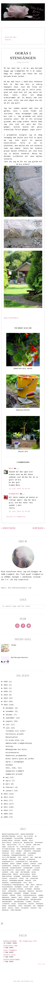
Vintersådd (27, 906)
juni (8, 728)
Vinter (20, 906)
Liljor (28, 870)
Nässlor (35, 876)
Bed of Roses (28, 836)
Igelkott (25, 857)
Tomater (34, 897)
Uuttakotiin (5, 903)
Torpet (41, 897)
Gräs (24, 853)
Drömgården (14, 494)
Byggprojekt (39, 842)
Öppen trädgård (15, 910)
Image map (38, 857)
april (8, 781)
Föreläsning (37, 851)
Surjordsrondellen (29, 895)
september (10, 718)
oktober (9, 715)
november (10, 711)
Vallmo (13, 903)
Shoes (4, 891)
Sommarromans (7, 893)
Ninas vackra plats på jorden (20, 759)
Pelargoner (34, 878)
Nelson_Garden (25, 874)
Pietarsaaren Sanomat (16, 880)
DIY (17, 846)
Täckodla (36, 901)
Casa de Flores (12, 844)
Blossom (17, 840)
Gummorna (5, 855)
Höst (19, 857)
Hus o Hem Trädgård (9, 857)
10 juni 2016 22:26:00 (19, 489)
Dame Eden (36, 844)
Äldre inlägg (37, 528)
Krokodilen (36, 865)
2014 (6, 797)
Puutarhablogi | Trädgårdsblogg (13, 884)
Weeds (17, 908)
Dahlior (28, 844)
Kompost (33, 863)
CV (23, 844)
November (17, 876)
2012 (6, 804)
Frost (12, 851)
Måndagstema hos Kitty (16, 750)
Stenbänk (26, 893)
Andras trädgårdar (27, 834)
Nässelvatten (12, 737)
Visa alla (41, 964)
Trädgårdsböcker (22, 899)
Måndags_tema (6, 874)
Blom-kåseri (28, 838)
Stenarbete (13, 318)
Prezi (30, 882)
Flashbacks (5, 851)
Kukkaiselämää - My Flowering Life (20, 941)
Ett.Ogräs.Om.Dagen (8, 849)
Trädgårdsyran (19, 901)
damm (4, 846)
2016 (6, 705)
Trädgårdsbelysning (8, 899)
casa (3, 844)
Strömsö (5, 895)
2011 (6, 807)
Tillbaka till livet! (16, 731)
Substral (12, 895)
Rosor (26, 887)
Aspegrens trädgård (15, 771)
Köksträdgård (27, 868)
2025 (6, 682)
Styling (9, 746)
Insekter (4, 859)
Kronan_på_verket (15, 868)
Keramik (18, 863)
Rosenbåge (18, 887)
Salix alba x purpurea (16, 889)
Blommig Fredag (7, 840)
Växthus (10, 908)
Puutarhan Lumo (10, 946)
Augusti (19, 836)
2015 (6, 794)
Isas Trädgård (10, 950)
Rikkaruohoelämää (11, 960)
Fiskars (39, 849)
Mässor (15, 874)
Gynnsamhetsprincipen (18, 855)
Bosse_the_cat (17, 842)
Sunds (19, 895)
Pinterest (28, 880)
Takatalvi (14, 897)
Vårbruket (40, 906)
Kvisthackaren (12, 753)
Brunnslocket (28, 842)
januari (9, 791)
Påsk (27, 884)
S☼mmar (4, 889)
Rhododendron (7, 887)
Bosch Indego (6, 842)
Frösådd (19, 851)
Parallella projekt (15, 734)
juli (8, 725)
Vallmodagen (22, 903)
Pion (34, 880)
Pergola (4, 880)
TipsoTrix (27, 897)
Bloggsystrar (18, 838)
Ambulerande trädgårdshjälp (19, 743)
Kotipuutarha (25, 865)
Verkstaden (39, 903)
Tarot (20, 897)
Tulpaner (28, 901)
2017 (6, 702)
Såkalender (5, 897)
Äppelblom (5, 910)
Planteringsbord (15, 882)
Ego (33, 846)
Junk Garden (33, 861)
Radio (32, 884)
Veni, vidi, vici (14, 768)
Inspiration (12, 859)
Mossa (34, 872)
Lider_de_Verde (20, 870)
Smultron (39, 891)
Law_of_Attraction (8, 870)
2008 (6, 817)
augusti (9, 721)
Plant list (8, 40)
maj (7, 777)
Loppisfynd (35, 870)
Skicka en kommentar (16, 517)
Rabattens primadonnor (16, 756)
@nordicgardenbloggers (10, 834)
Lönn (12, 872)
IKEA (31, 857)
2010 (6, 810)
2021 (6, 688)
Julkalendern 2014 (21, 861)
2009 (6, 814)
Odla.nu (4, 878)
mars (8, 784)
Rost (31, 887)
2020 (6, 692)
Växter (4, 908)
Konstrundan (6, 865)
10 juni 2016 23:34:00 (19, 511)
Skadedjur (30, 891)
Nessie (34, 874)
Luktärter (5, 872)
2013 (6, 801)
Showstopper (12, 891)
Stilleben (33, 893)
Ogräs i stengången (15, 762)
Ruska (37, 887)
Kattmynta (5, 863)
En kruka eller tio (15, 740)
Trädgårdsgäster (35, 899)
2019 (6, 695)
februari (10, 787)
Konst (40, 863)
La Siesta (37, 868)
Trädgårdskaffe (7, 901)
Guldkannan (32, 853)
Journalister (31, 859)
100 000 (13, 645)
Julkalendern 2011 (8, 861)
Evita (18, 849)
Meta (11, 468)
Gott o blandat (16, 853)
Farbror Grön (9, 955)
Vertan (4, 906)
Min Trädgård (25, 872)
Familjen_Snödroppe (28, 849)
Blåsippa (24, 840)
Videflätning (12, 906)
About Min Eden (10, 37)
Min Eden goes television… (20, 657)
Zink (40, 908)
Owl (27, 878)
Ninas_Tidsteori (7, 876)
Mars (17, 872)
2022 (6, 685)
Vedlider (31, 903)
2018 (6, 698)
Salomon (9, 765)
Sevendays (37, 889)
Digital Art (11, 846)
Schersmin (28, 889)
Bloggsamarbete (7, 838)
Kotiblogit (16, 865)
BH (36, 836)
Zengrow (33, 908)
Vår (34, 906)
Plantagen (5, 882)
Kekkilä (12, 863)
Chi (20, 844)
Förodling (5, 853)
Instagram (21, 859)
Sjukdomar (22, 891)
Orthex (21, 878)
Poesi (25, 882)
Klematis (25, 863)
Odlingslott (13, 878)
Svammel (40, 895)
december (10, 708)
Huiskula (30, 855)
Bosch (31, 840)
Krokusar (5, 868)
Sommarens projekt (14, 774)
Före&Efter (27, 851)
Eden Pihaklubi (25, 846)
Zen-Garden (24, 908)
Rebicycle (39, 884)
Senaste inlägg (9, 528)
